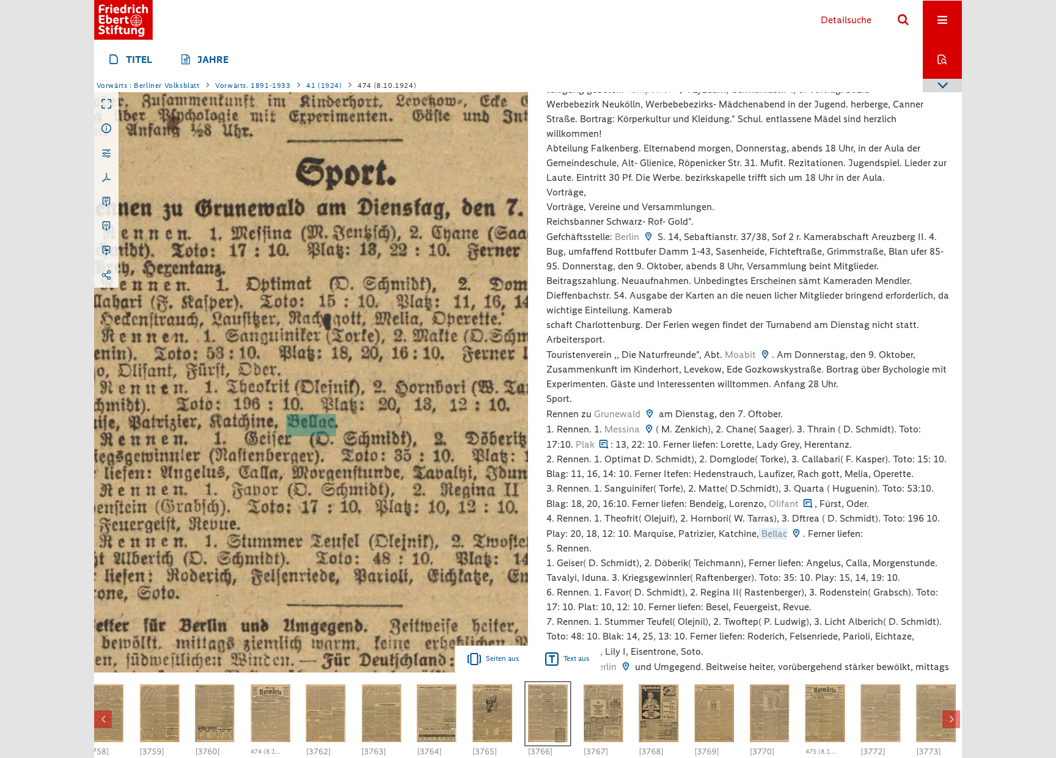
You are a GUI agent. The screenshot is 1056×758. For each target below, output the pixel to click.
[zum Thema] (603, 444)
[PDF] (106, 178)
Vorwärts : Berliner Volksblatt (148, 85)
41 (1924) (324, 85)
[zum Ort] (648, 236)
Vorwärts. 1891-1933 (252, 85)
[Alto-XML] (106, 226)
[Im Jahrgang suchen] (942, 59)
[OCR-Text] (106, 202)
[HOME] (123, 20)
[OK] (903, 20)
